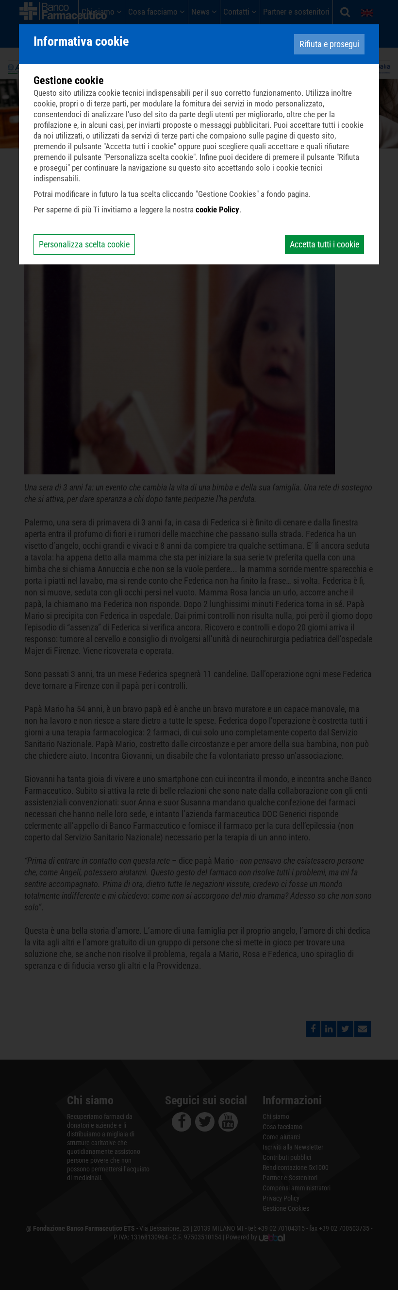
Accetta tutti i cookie (324, 244)
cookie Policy (217, 209)
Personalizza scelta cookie (84, 244)
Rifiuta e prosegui (329, 44)
